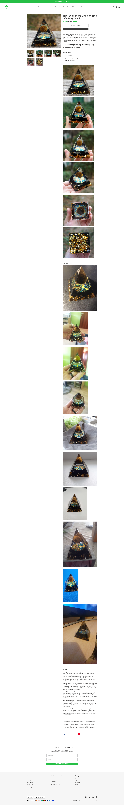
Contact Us (53, 781)
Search (76, 787)
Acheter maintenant (76, 29)
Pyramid (76, 784)
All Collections (78, 779)
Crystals (76, 786)
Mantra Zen (78, 800)
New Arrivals (77, 782)
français (30, 797)
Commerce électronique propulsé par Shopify (89, 800)
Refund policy (30, 787)
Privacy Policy (30, 782)
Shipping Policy (30, 784)
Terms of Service (30, 780)
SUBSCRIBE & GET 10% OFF (62, 763)
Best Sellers (77, 780)
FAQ (28, 779)
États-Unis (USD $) (39, 797)
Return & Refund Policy (32, 786)
